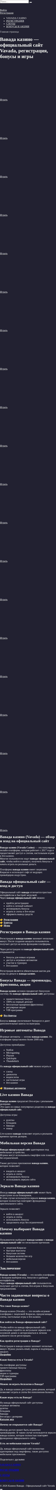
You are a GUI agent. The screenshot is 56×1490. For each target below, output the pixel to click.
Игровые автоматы (15, 1088)
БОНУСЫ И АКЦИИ (17, 26)
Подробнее (6, 1379)
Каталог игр (7, 1419)
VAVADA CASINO (10, 1464)
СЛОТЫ (10, 23)
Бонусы (8, 922)
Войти (3, 10)
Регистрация (6, 13)
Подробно (5, 1354)
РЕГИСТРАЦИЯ (15, 21)
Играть (3, 99)
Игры (7, 925)
